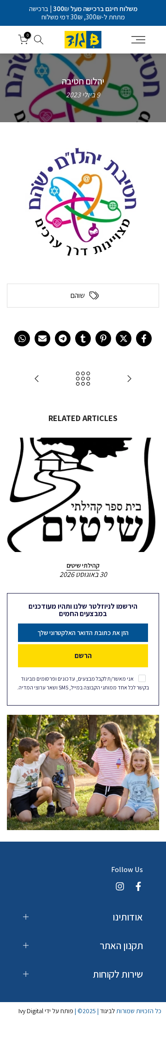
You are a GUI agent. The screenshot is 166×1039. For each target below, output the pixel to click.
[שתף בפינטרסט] (103, 338)
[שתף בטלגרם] (63, 338)
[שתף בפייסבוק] (144, 338)
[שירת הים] (37, 379)
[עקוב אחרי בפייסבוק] (138, 886)
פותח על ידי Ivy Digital (45, 1011)
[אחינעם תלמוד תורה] (129, 379)
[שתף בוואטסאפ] (22, 338)
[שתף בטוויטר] (123, 338)
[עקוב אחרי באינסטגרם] (120, 886)
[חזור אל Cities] (83, 379)
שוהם (78, 295)
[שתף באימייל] (42, 338)
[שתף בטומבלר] (83, 338)
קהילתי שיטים (83, 565)
